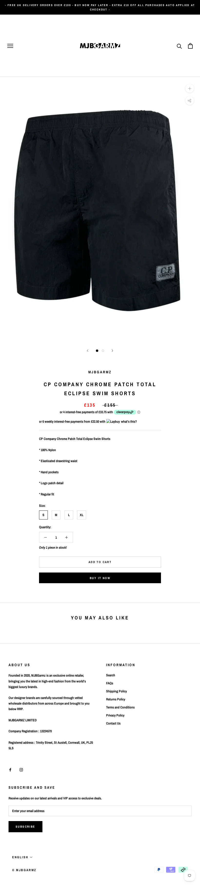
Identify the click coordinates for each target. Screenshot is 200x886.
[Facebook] (10, 769)
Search (110, 675)
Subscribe (25, 827)
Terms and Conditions (120, 707)
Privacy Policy (115, 715)
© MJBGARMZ (24, 870)
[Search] (179, 45)
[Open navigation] (10, 46)
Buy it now (100, 578)
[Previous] (87, 350)
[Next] (112, 350)
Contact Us (113, 723)
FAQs (109, 683)
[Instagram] (21, 769)
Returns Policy (115, 699)
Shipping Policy (116, 691)
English (20, 857)
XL (81, 515)
